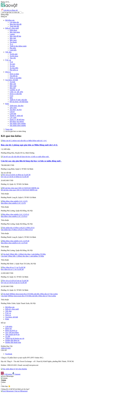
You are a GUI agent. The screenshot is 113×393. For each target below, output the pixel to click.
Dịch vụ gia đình (15, 78)
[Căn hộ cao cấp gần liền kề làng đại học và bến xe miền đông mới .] (25, 157)
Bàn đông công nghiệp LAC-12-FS (13, 203)
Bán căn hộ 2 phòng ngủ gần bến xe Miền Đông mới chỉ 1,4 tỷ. (29, 145)
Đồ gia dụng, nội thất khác (19, 102)
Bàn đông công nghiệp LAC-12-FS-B (14, 243)
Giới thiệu (8, 326)
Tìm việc (13, 58)
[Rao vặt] (9, 7)
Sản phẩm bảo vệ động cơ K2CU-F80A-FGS (17, 230)
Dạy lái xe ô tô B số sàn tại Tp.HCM (14, 283)
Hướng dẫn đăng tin (12, 340)
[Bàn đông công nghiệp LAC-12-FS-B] (15, 241)
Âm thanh (13, 42)
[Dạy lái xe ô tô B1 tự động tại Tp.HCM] (15, 175)
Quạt (11, 96)
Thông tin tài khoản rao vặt (14, 338)
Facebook (8, 354)
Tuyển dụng (14, 56)
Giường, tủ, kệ (15, 90)
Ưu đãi (7, 336)
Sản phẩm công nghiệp (18, 123)
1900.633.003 (6, 348)
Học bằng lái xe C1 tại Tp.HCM (12, 269)
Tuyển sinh (13, 54)
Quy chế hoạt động (12, 332)
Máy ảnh (13, 38)
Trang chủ (8, 129)
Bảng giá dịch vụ (11, 330)
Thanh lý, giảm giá (16, 116)
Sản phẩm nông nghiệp (18, 125)
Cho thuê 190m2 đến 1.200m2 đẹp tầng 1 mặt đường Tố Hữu (22, 256)
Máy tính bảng (15, 32)
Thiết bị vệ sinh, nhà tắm (18, 100)
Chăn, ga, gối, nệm (16, 92)
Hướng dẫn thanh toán (13, 342)
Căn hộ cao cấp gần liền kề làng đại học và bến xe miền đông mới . (31, 161)
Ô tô (11, 62)
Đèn (11, 98)
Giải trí (12, 112)
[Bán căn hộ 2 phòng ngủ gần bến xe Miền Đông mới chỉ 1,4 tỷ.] (24, 141)
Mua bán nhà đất (15, 24)
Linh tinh (13, 114)
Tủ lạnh (12, 82)
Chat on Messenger (21, 391)
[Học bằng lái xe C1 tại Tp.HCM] (13, 267)
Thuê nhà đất (14, 26)
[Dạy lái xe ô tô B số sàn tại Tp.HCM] (14, 281)
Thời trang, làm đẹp (16, 106)
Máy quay (13, 40)
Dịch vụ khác (14, 74)
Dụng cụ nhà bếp (16, 94)
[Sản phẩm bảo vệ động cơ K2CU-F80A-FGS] (17, 228)
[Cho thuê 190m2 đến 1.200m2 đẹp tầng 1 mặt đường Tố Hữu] (23, 254)
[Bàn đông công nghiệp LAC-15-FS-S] (15, 214)
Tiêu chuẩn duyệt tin (12, 334)
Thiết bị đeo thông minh (18, 46)
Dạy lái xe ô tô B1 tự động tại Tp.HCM (15, 177)
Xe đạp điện (14, 68)
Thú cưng (13, 108)
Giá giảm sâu (14, 22)
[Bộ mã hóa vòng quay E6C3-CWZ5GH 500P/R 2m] (20, 188)
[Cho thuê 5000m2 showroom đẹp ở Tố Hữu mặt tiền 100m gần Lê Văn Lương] (29, 294)
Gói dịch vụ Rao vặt (10, 10)
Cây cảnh (13, 117)
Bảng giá (8, 328)
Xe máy (12, 64)
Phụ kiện (13, 48)
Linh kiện (13, 50)
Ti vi (11, 44)
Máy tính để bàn (15, 36)
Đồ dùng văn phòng (17, 121)
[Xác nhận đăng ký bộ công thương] (14, 369)
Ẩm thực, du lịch (16, 110)
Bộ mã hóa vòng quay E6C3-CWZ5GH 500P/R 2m (19, 190)
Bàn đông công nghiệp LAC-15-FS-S (14, 216)
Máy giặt (13, 84)
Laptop (12, 34)
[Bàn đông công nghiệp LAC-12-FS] (14, 201)
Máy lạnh (13, 86)
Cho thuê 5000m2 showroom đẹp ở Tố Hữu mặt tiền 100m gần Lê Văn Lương (28, 296)
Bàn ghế (13, 88)
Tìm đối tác (14, 76)
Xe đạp (12, 66)
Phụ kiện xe (14, 70)
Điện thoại (13, 30)
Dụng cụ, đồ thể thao (17, 119)
